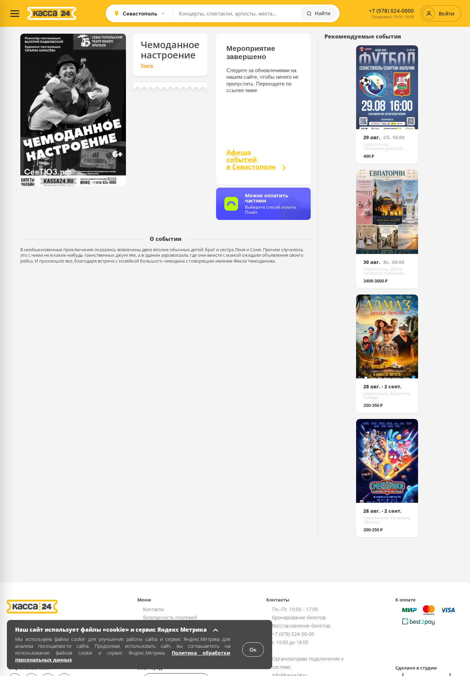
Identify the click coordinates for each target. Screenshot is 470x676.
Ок (253, 649)
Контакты (153, 609)
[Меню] (14, 13)
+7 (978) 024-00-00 (293, 634)
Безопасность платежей (170, 617)
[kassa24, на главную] (52, 13)
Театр (147, 66)
